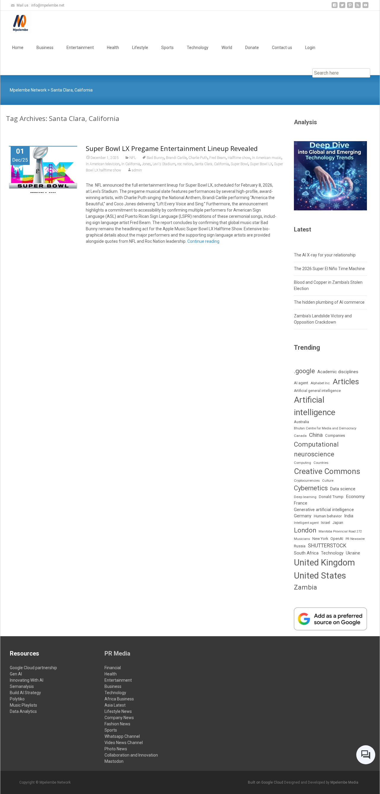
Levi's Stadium (164, 164)
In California (130, 164)
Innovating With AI (26, 680)
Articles (346, 381)
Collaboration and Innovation (131, 755)
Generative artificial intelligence (324, 509)
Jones (146, 164)
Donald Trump (331, 496)
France (300, 503)
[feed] (358, 7)
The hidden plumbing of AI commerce (329, 302)
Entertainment (80, 47)
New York (320, 538)
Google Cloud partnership (33, 667)
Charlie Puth (198, 158)
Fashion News (117, 723)
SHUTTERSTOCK (327, 545)
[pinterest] (350, 7)
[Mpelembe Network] (15, 22)
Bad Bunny (155, 158)
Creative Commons (327, 471)
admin (137, 170)
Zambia (305, 587)
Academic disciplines (337, 371)
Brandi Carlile (176, 158)
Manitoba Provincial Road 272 (340, 531)
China (316, 435)
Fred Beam (217, 158)
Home (17, 47)
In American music (266, 158)
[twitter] (342, 7)
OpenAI (336, 538)
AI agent (301, 383)
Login (310, 47)
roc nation (185, 164)
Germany (302, 515)
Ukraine (353, 553)
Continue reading (203, 241)
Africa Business (119, 699)
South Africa (306, 553)
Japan (337, 522)
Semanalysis (22, 686)
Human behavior (328, 516)
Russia (299, 545)
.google (304, 371)
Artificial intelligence (314, 406)
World (226, 47)
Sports (167, 47)
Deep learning (305, 497)
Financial (112, 667)
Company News (119, 717)
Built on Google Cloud (266, 782)
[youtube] (365, 7)
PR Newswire (355, 539)
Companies (335, 435)
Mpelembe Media (344, 782)
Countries (321, 463)
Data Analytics (23, 711)
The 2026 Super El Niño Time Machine (329, 268)
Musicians (302, 539)
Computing (302, 463)
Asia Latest (115, 705)
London (305, 530)
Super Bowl (239, 164)
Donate (252, 47)
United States (320, 576)
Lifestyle (140, 47)
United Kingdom (324, 562)
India (348, 516)
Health (113, 47)
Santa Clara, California (211, 164)
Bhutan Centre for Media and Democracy (325, 428)
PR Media (117, 653)
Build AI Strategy (25, 692)
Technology (197, 47)
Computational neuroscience (316, 449)
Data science (342, 488)
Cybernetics (311, 488)
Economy (355, 496)
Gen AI (16, 674)
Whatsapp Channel (122, 736)
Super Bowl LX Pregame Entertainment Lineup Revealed (172, 148)
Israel (325, 523)
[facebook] (335, 7)
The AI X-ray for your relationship (325, 255)
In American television (103, 164)
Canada (300, 436)
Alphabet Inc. (320, 383)
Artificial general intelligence (317, 391)
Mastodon (114, 761)
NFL (132, 158)
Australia (301, 422)
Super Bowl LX (261, 164)
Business (45, 47)
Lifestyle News (118, 711)
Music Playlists (23, 705)
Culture (327, 481)
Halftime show (239, 158)
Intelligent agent (306, 523)
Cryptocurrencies (307, 480)
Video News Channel (123, 742)
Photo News (115, 748)
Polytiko (17, 699)
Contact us (282, 47)
